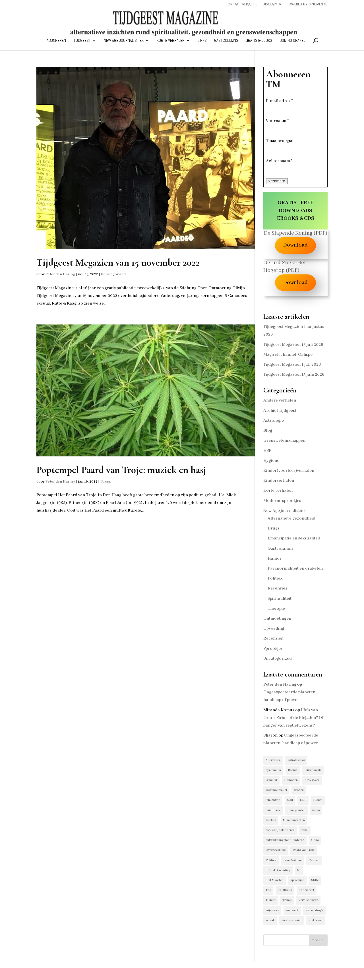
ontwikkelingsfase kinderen (285, 840)
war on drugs (314, 910)
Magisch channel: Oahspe (288, 354)
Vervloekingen (308, 900)
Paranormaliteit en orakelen (295, 568)
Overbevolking (276, 850)
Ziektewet (315, 920)
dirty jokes (312, 780)
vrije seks (272, 910)
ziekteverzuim (291, 920)
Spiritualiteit (279, 598)
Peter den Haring (60, 274)
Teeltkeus (285, 890)
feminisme (273, 800)
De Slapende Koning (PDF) (295, 233)
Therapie (276, 608)
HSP (267, 450)
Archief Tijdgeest (279, 410)
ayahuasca (273, 770)
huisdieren (273, 810)
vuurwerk (292, 910)
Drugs (105, 481)
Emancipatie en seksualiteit (294, 538)
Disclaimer (272, 4)
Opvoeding (273, 628)
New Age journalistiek (124, 40)
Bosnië (292, 770)
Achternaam (279, 161)
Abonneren (56, 40)
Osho (315, 840)
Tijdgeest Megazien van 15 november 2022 (118, 262)
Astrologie (273, 420)
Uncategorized (113, 274)
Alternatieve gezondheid (291, 518)
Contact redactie (241, 4)
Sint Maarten (275, 880)
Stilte (315, 880)
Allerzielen (273, 760)
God (290, 800)
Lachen (271, 820)
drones (299, 790)
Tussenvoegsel (280, 140)
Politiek (275, 578)
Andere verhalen (279, 400)
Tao (268, 890)
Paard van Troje (304, 850)
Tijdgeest (82, 40)
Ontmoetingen (277, 618)
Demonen (291, 780)
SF (299, 870)
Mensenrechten (294, 820)
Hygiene (271, 460)
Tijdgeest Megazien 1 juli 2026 (292, 364)
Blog (267, 430)
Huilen (317, 800)
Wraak (270, 920)
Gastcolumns (226, 40)
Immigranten (296, 810)
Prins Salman (292, 860)
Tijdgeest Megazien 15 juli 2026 (293, 344)
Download (295, 245)
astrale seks (296, 760)
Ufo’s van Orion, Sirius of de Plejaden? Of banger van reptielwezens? (293, 718)
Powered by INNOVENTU (307, 4)
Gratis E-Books (259, 40)
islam (316, 810)
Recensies (277, 588)
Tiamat (271, 900)
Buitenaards (313, 770)
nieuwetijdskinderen (280, 830)
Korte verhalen (171, 40)
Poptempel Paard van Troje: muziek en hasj (121, 470)
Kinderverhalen (278, 480)
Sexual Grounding (278, 870)
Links (202, 40)
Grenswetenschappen (284, 440)
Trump (286, 900)
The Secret (306, 890)
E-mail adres (279, 101)
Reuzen (314, 860)
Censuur (271, 780)
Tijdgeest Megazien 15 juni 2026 (293, 374)
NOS (304, 830)
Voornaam (277, 120)
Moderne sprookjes (282, 500)
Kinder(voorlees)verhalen (288, 470)
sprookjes (297, 880)
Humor (275, 558)
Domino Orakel (292, 40)
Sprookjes (273, 648)
